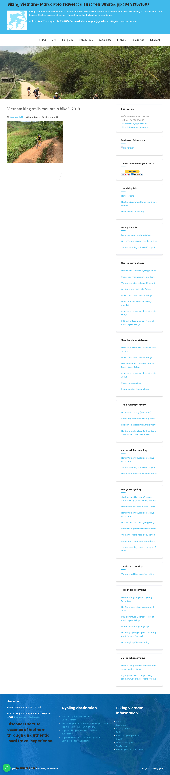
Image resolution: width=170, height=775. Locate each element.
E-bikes (121, 40)
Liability (119, 739)
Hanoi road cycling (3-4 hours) (136, 412)
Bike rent (155, 40)
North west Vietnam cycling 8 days (138, 270)
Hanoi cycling (127, 195)
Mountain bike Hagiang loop (135, 389)
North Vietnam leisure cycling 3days (139, 473)
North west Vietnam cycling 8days (138, 522)
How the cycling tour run (128, 735)
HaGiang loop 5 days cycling (135, 642)
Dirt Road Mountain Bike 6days (136, 289)
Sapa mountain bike (131, 382)
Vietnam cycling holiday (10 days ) (138, 247)
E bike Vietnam (69, 719)
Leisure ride (137, 40)
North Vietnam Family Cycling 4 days (139, 241)
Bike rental (121, 725)
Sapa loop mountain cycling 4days (138, 276)
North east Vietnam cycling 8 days (138, 506)
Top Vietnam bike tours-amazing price (81, 737)
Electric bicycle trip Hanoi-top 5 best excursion (85, 723)
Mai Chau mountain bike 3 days (136, 295)
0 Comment (50, 117)
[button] (7, 768)
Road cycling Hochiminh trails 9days (138, 424)
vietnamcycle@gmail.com (95, 21)
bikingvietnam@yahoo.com (123, 21)
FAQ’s (119, 732)
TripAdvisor (121, 746)
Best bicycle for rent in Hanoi (76, 740)
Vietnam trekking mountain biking (137, 574)
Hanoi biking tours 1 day (132, 211)
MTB (54, 40)
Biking (42, 40)
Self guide (68, 40)
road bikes (105, 40)
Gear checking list (125, 742)
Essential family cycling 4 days (136, 235)
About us (120, 721)
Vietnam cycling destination (76, 716)
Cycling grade (123, 728)
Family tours (86, 40)
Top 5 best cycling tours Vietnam (78, 726)
